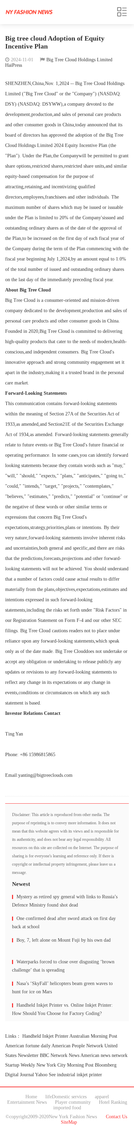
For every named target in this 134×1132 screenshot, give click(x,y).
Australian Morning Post (93, 1036)
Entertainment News (27, 1102)
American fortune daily (28, 1045)
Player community (73, 1102)
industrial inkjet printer (79, 1074)
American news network (103, 1055)
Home (31, 1096)
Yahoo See (45, 1074)
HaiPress (13, 65)
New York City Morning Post (64, 1065)
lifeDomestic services (66, 1096)
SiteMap (69, 1122)
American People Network (77, 1045)
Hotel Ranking (113, 1102)
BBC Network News (59, 1055)
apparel (102, 1096)
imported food (67, 1107)
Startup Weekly (20, 1065)
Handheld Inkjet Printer (45, 1036)
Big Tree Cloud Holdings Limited (79, 59)
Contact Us (116, 1116)
